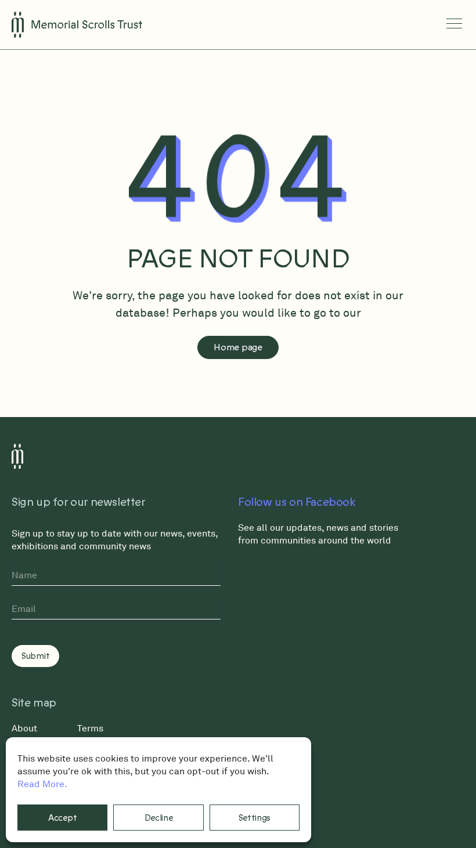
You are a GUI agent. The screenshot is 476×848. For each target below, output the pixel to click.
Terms (90, 728)
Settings (255, 818)
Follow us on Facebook (297, 502)
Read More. (42, 783)
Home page (238, 347)
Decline (159, 818)
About (24, 728)
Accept (62, 818)
